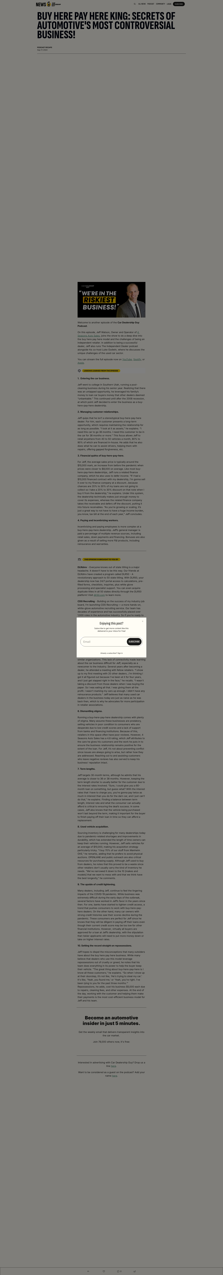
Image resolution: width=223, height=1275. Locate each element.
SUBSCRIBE (134, 641)
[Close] (143, 621)
